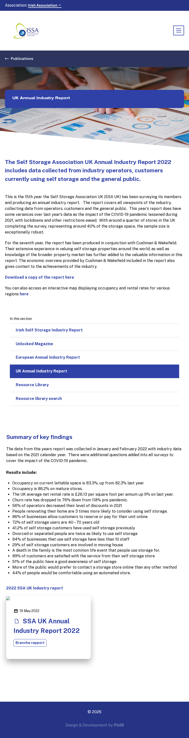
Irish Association (43, 5)
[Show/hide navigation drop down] (178, 30)
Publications (22, 59)
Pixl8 (119, 725)
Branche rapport (30, 643)
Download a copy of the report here (39, 277)
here (24, 294)
